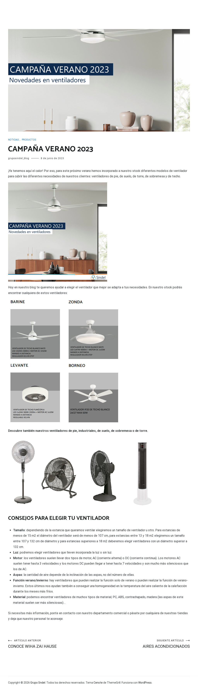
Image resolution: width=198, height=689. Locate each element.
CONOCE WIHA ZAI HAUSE (32, 644)
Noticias (13, 139)
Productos (29, 139)
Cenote (98, 682)
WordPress (145, 682)
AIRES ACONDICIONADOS (166, 644)
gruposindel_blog (18, 158)
